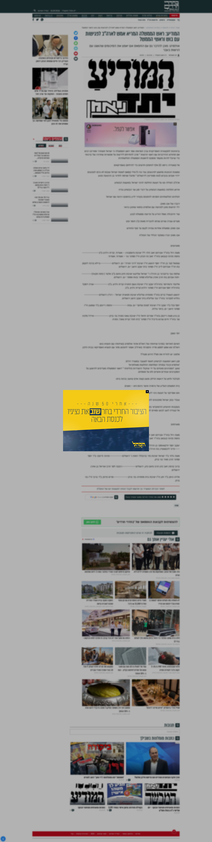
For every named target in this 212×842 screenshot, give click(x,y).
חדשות (175, 15)
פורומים (37, 15)
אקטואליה (171, 20)
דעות (100, 15)
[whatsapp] (76, 106)
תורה (176, 568)
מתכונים (60, 15)
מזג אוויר (141, 20)
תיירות (84, 15)
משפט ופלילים (132, 15)
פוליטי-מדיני (147, 15)
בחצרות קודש (161, 15)
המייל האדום (43, 10)
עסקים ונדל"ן (72, 15)
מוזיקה (119, 15)
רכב (92, 15)
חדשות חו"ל (152, 20)
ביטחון (162, 20)
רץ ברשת (49, 15)
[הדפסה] (76, 111)
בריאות (109, 15)
